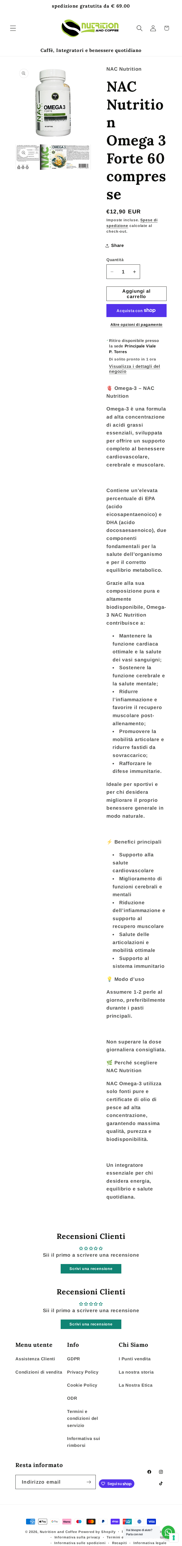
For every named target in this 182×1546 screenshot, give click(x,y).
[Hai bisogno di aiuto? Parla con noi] (168, 1532)
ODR (72, 1398)
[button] (13, 28)
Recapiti (119, 1543)
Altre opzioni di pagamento (136, 325)
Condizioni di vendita (38, 1372)
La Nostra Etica (136, 1385)
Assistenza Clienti (35, 1359)
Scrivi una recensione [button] (90, 1269)
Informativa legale (150, 1543)
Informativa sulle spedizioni (79, 1543)
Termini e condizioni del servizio (82, 1418)
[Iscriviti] (89, 1482)
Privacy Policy (83, 1372)
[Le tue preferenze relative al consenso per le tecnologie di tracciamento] (173, 1537)
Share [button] (117, 245)
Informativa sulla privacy (77, 1537)
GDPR (73, 1359)
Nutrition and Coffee (58, 1532)
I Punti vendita (135, 1359)
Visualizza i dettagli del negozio (134, 369)
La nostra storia (136, 1372)
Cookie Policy (82, 1385)
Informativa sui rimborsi (83, 1442)
